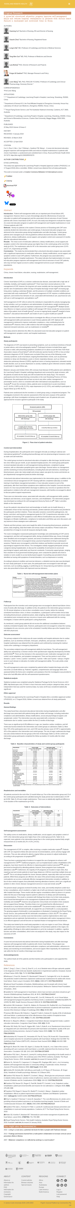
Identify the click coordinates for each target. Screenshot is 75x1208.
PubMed (9, 176)
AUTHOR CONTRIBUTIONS (14, 159)
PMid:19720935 (43, 1051)
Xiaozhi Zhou (14, 39)
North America (44, 1192)
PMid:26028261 (9, 1033)
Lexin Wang (13, 82)
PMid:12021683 (44, 1018)
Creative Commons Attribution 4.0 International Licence (43, 172)
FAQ (5, 1187)
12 (10, 383)
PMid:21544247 (50, 994)
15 (61, 849)
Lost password (62, 1194)
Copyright (7, 1194)
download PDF (11, 185)
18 (62, 864)
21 (57, 913)
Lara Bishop (13, 65)
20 (20, 901)
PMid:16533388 (51, 1002)
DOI (29, 973)
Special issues (26, 1185)
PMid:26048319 (57, 981)
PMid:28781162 (36, 1096)
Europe (41, 1187)
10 (13, 324)
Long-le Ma (13, 48)
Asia (40, 1182)
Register (59, 1192)
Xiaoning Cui (14, 31)
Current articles (26, 1180)
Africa (41, 1180)
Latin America (43, 1189)
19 (8, 874)
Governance (8, 1196)
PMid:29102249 (56, 1080)
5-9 (20, 862)
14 (13, 653)
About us (7, 1180)
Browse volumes (27, 1182)
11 (48, 326)
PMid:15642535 (36, 973)
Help (58, 1196)
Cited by (9, 181)
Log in (59, 1189)
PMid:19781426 (9, 1043)
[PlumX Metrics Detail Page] (10, 195)
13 (53, 500)
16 (33, 856)
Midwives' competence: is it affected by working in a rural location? (31, 1140)
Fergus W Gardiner (16, 73)
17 (35, 856)
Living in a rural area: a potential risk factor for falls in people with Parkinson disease (38, 1130)
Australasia (43, 1185)
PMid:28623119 (49, 1104)
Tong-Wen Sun (14, 56)
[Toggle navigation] (69, 4)
